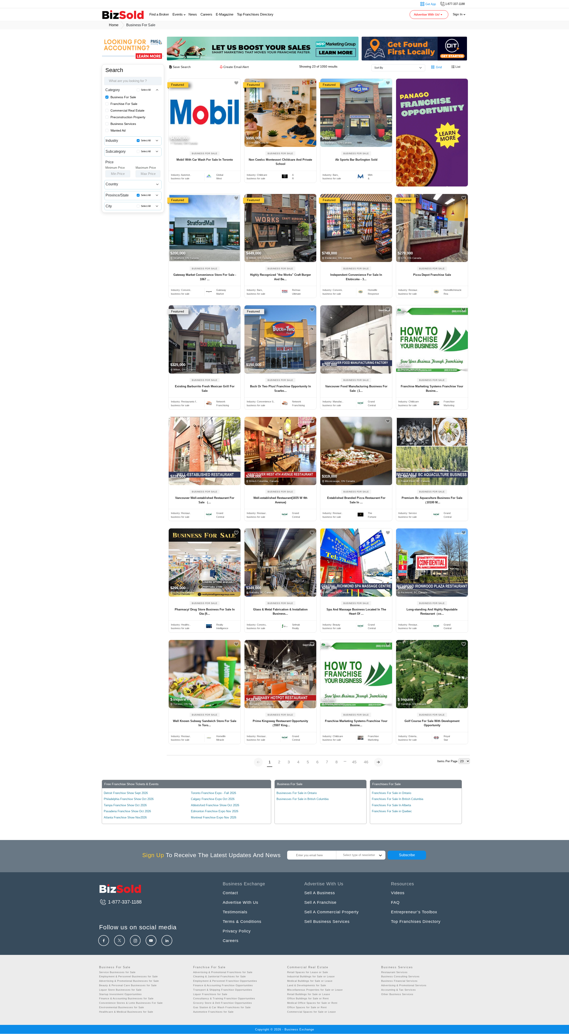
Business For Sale (123, 97)
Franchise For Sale (123, 104)
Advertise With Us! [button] (427, 14)
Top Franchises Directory (255, 14)
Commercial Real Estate (127, 110)
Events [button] (178, 14)
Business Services (123, 124)
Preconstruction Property (127, 117)
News (192, 14)
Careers (206, 14)
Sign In (458, 14)
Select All (145, 89)
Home (113, 25)
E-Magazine (224, 14)
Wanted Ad (118, 130)
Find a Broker (159, 14)
